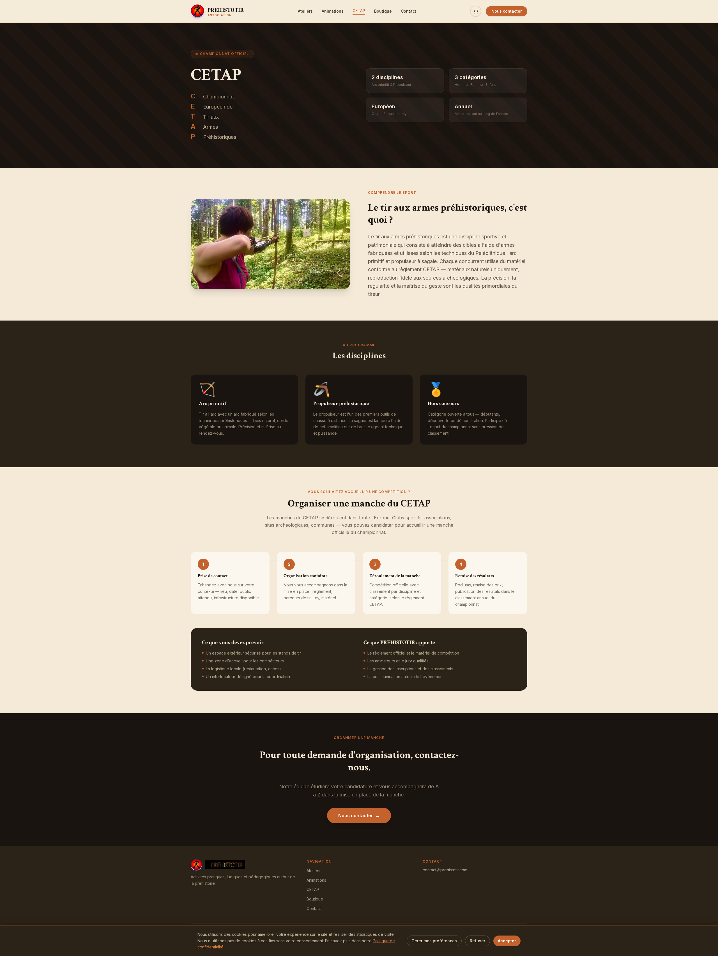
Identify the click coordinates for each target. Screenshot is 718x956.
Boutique (383, 11)
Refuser (477, 940)
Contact (408, 11)
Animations (333, 11)
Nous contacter (506, 11)
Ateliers (305, 11)
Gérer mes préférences (434, 940)
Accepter (507, 940)
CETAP (359, 10)
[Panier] (475, 11)
